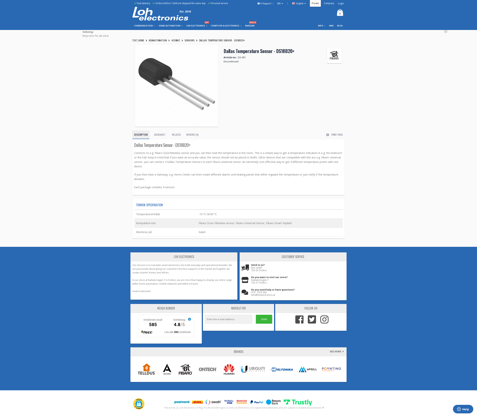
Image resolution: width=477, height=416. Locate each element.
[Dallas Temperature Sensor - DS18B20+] (176, 86)
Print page (337, 134)
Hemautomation (158, 40)
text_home (138, 40)
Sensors (190, 40)
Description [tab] (141, 134)
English (300, 3)
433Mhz (176, 40)
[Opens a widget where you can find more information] (463, 409)
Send (264, 319)
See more (336, 351)
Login (341, 3)
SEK (279, 3)
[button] (138, 403)
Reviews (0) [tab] (192, 134)
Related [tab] (176, 134)
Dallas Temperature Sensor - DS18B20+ (222, 40)
